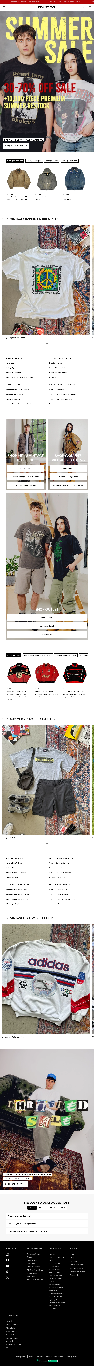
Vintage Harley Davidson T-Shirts (19, 404)
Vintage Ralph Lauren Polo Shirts (18, 894)
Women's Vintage (68, 468)
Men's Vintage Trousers (26, 485)
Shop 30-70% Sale (14, 145)
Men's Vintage (26, 468)
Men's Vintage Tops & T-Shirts (26, 477)
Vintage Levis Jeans (57, 404)
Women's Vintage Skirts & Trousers (68, 485)
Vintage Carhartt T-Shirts (59, 868)
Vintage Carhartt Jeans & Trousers (63, 394)
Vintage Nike (21, 1357)
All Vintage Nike (12, 877)
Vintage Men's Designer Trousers (62, 399)
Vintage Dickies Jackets (58, 894)
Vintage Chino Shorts (14, 372)
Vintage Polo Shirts (13, 399)
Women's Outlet (47, 626)
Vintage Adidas (72, 1357)
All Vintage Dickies (56, 904)
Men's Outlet (47, 617)
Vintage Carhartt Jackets (59, 863)
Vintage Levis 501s (56, 390)
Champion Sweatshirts (58, 372)
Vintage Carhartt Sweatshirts (61, 872)
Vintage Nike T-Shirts (14, 863)
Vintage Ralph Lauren (54, 1357)
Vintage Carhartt (36, 1357)
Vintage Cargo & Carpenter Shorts (19, 377)
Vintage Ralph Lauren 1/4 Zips (17, 899)
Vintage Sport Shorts (14, 368)
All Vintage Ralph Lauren (15, 904)
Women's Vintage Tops (68, 477)
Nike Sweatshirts (56, 363)
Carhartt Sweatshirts (57, 368)
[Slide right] (52, 343)
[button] (4, 7)
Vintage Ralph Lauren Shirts (17, 890)
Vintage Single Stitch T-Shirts (14, 338)
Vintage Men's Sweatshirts (13, 1037)
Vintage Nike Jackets (14, 868)
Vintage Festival (8, 837)
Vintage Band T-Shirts (14, 394)
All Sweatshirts (55, 377)
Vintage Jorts (11, 363)
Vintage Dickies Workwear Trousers (63, 899)
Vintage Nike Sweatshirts (16, 872)
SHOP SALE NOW (14, 1184)
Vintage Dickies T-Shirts (58, 890)
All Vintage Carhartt (57, 877)
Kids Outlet (47, 634)
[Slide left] (41, 343)
